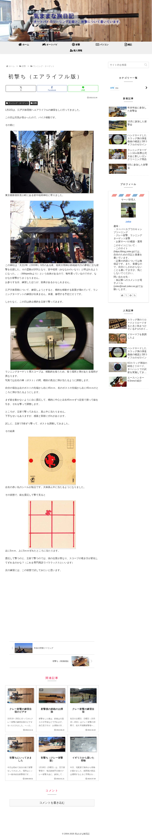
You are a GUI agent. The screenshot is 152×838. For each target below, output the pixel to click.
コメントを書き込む (52, 802)
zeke (128, 221)
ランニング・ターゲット (18, 103)
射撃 (35, 103)
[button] (145, 65)
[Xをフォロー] (126, 295)
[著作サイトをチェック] (122, 295)
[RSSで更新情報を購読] (135, 295)
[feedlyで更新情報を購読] (130, 295)
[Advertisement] (52, 608)
